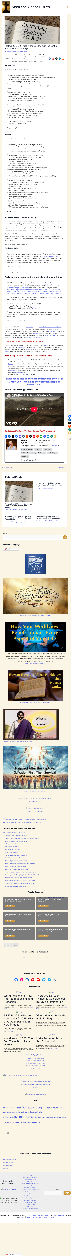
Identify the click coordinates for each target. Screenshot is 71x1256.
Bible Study (8, 509)
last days (49, 1117)
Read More (10, 906)
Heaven (28, 349)
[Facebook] (22, 460)
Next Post (63, 467)
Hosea (34, 308)
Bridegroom (51, 331)
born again (36, 333)
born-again (8, 333)
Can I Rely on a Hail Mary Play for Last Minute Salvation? (22, 875)
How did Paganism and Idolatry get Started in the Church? (22, 838)
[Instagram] (27, 460)
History (61, 1108)
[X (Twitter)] (24, 460)
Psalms (64, 1117)
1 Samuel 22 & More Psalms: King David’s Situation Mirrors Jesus (49, 517)
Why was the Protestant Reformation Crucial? (18, 877)
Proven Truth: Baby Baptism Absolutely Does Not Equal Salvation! (18, 915)
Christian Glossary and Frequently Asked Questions (35, 615)
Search (5, 533)
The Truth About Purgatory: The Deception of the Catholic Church (49, 915)
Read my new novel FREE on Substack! (35, 791)
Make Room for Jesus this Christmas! (49, 1040)
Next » (16, 945)
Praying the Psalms (10, 51)
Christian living (9, 1108)
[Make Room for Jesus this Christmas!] (52, 1035)
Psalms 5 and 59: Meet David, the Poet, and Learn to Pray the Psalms (18, 505)
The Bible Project (8, 1165)
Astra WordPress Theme (40, 1215)
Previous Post (7, 467)
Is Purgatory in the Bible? (12, 846)
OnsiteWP (22, 1217)
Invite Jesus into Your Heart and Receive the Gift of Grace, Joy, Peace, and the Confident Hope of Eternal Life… (34, 381)
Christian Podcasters (30, 1200)
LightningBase (59, 1215)
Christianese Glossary (30, 1196)
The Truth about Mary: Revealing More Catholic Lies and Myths (51, 930)
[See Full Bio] (58, 446)
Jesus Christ (36, 1112)
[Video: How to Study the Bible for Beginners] (52, 1012)
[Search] (65, 537)
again (20, 372)
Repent (10, 364)
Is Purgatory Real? (10, 844)
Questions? (30, 1206)
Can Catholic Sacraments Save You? (16, 855)
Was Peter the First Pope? (12, 849)
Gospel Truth (51, 1107)
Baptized (12, 370)
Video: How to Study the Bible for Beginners (51, 1017)
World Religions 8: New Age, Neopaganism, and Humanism (18, 998)
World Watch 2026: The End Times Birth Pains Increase (18, 1041)
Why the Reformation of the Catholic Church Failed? (20, 880)
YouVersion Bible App (9, 1159)
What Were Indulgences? (12, 858)
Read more (11, 1031)
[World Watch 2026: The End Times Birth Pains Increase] (19, 1035)
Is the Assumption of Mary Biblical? (15, 866)
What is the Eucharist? (11, 852)
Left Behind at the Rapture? (30, 1208)
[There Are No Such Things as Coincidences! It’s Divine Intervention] (52, 992)
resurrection (29, 327)
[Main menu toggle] (67, 7)
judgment (41, 1117)
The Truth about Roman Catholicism (14, 832)
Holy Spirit (22, 347)
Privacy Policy (30, 1217)
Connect (51, 1217)
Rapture (7, 351)
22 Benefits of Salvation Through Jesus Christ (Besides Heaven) (18, 900)
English (8, 549)
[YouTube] (33, 460)
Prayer (14, 509)
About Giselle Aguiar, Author (30, 1198)
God (24, 1107)
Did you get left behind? (35, 801)
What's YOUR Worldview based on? (35, 663)
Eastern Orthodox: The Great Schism (16, 886)
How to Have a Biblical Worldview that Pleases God (35, 702)
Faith (19, 360)
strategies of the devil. (50, 256)
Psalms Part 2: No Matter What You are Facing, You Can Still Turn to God (49, 484)
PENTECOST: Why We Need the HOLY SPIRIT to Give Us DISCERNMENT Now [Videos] (19, 1020)
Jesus (26, 1112)
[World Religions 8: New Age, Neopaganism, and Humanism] (19, 992)
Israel (21, 1112)
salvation (8, 347)
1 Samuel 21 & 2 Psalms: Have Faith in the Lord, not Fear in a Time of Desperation (19, 518)
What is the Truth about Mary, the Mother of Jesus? (20, 872)
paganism (57, 1117)
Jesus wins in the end (35, 337)
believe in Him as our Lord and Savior (50, 327)
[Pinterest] (30, 460)
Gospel (41, 1108)
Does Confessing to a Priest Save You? (16, 841)
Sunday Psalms (34, 1122)
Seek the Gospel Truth (31, 7)
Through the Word (8, 1162)
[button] (6, 436)
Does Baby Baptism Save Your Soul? (16, 835)
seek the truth (21, 1122)
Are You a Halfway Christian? (35, 812)
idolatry (14, 1112)
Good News (32, 1108)
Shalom (33, 347)
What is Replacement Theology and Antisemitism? (20, 863)
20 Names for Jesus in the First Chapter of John (17, 741)
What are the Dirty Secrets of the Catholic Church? (20, 883)
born (16, 372)
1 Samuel (7, 522)
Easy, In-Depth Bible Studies (30, 1189)
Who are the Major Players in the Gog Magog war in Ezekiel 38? (22, 822)
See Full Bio (53, 445)
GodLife (5, 1168)
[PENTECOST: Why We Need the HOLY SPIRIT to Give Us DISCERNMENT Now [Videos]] (19, 1012)
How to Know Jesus (41, 1217)
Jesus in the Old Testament (20, 1117)
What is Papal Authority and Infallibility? (16, 860)
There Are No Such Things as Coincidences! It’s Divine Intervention (51, 998)
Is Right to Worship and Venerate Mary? (16, 869)
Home (30, 1175)
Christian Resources (30, 1187)
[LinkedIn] (35, 460)
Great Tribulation (50, 335)
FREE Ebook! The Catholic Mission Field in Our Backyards (30, 1179)
